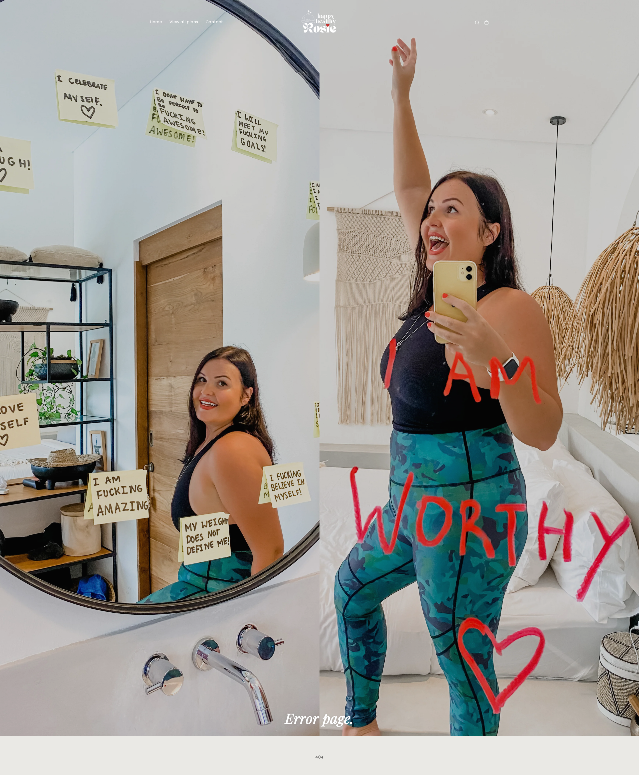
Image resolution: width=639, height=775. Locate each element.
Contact (214, 22)
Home (156, 22)
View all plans (183, 22)
